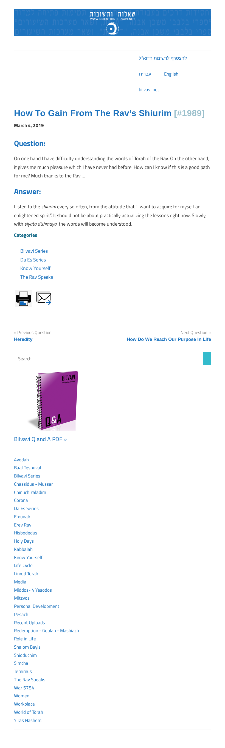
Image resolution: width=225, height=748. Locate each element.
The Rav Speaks (36, 277)
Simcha (21, 663)
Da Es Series (33, 259)
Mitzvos (22, 598)
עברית (145, 73)
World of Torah (28, 712)
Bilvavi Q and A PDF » (40, 439)
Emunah (22, 516)
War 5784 (24, 687)
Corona (21, 500)
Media (20, 581)
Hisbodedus (25, 532)
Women (21, 695)
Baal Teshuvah (28, 467)
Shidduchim (25, 655)
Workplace (24, 703)
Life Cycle (23, 565)
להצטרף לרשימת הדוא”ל (163, 58)
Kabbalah (23, 549)
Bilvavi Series (34, 251)
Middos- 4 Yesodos (33, 590)
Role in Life (25, 638)
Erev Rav (22, 524)
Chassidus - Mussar (33, 484)
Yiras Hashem (27, 720)
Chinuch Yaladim (30, 492)
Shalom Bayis (27, 647)
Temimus (23, 671)
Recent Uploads (29, 622)
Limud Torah (26, 573)
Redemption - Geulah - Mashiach (46, 630)
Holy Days (24, 541)
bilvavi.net (149, 89)
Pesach (21, 614)
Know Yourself (35, 268)
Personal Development (36, 606)
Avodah (21, 459)
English (171, 73)
